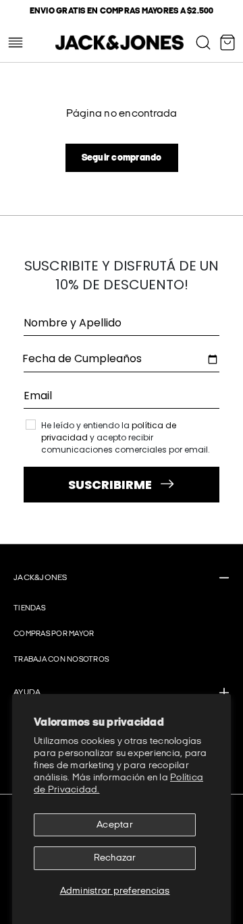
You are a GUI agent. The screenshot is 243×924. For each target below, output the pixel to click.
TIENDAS (29, 608)
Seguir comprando (122, 157)
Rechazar (115, 857)
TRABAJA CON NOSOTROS (61, 659)
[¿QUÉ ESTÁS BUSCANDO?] (203, 42)
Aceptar (115, 824)
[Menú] (15, 42)
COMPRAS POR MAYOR (54, 633)
